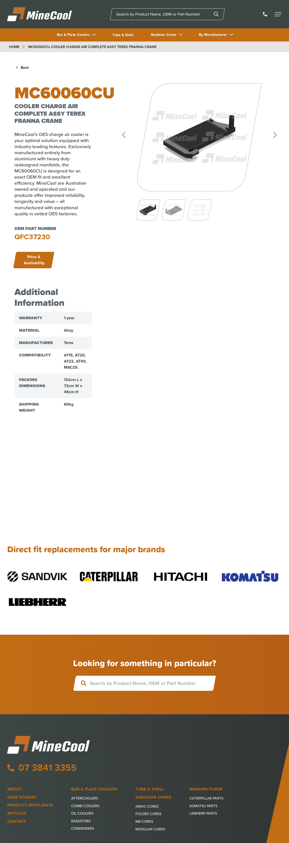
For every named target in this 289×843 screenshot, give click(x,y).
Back (24, 67)
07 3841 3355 (46, 767)
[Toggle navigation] (278, 14)
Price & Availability (34, 260)
